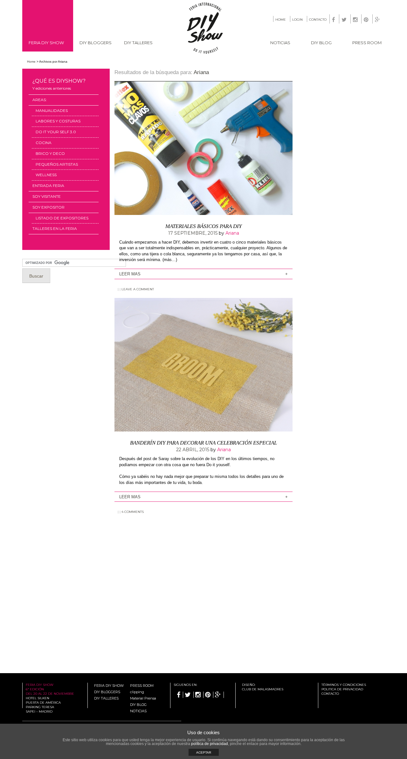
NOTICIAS (280, 42)
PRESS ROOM (367, 42)
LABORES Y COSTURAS (58, 121)
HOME (280, 19)
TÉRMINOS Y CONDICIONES (343, 685)
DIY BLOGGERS (95, 42)
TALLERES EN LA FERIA (54, 228)
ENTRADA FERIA (48, 185)
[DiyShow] (205, 52)
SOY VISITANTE (46, 196)
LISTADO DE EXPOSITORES (62, 218)
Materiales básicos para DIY (203, 226)
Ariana (201, 72)
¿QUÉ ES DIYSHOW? (59, 84)
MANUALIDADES (52, 110)
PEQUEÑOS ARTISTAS (57, 164)
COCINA (44, 142)
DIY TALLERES (138, 42)
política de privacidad (209, 744)
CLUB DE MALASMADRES (262, 689)
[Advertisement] (203, 571)
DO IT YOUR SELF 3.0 (56, 131)
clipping (137, 692)
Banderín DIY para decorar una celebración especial (203, 443)
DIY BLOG (321, 42)
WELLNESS (46, 174)
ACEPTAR (203, 752)
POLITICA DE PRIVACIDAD (342, 689)
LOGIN (297, 19)
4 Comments (132, 512)
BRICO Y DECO (50, 153)
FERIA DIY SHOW (46, 42)
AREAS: (39, 99)
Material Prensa (143, 698)
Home (31, 61)
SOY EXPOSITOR (48, 207)
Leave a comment (137, 289)
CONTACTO (318, 19)
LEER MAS (130, 274)
